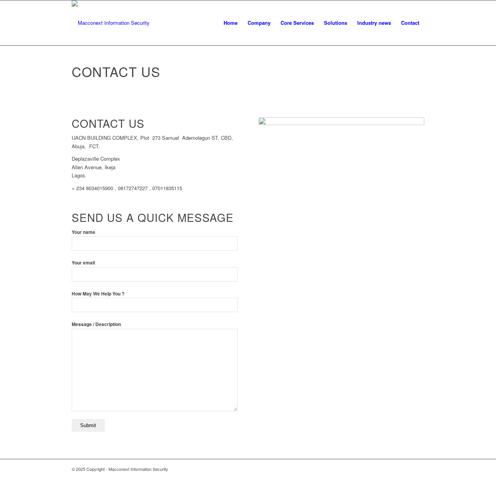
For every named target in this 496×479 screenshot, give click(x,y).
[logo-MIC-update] (111, 22)
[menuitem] (231, 22)
